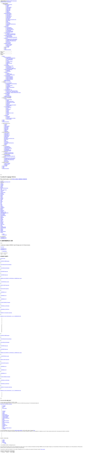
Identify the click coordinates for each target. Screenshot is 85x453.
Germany (1, 197)
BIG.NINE (8, 18)
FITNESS (7, 95)
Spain (1, 225)
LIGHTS (7, 110)
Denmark (1, 193)
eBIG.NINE (6, 127)
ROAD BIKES (6, 65)
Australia (1, 185)
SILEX (7, 25)
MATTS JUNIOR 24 (9, 77)
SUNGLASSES (8, 119)
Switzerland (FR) (3, 227)
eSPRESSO (8, 10)
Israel (1, 202)
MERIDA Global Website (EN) (5, 181)
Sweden (1, 226)
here (34, 430)
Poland (1, 218)
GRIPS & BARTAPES (10, 101)
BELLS (7, 111)
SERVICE (6, 38)
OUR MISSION (8, 27)
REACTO (8, 22)
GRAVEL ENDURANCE (10, 74)
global (3, 166)
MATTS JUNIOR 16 (9, 79)
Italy (1, 203)
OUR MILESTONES (9, 31)
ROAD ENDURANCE (10, 67)
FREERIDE (8, 86)
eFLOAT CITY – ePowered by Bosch (12, 91)
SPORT (7, 88)
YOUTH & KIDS (7, 75)
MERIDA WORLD (7, 43)
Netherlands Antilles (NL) (4, 212)
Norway (1, 216)
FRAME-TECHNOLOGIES (10, 34)
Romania (1, 219)
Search (2, 52)
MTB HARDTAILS (9, 58)
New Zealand (2, 214)
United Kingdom (3, 231)
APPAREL (6, 115)
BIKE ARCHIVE (7, 80)
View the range (2, 258)
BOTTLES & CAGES (9, 112)
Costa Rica (2, 190)
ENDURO (8, 62)
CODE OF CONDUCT (10, 29)
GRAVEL (6, 72)
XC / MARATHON (9, 59)
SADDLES (8, 103)
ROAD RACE (8, 66)
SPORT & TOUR (9, 63)
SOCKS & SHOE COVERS (10, 118)
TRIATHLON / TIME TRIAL (11, 68)
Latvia (1, 205)
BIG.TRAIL (8, 20)
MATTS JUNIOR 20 (9, 78)
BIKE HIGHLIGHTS (7, 13)
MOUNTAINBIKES (7, 57)
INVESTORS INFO (7, 150)
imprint (3, 440)
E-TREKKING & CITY (8, 89)
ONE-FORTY (6, 135)
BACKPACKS (8, 107)
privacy (3, 441)
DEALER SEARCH (7, 49)
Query (1, 51)
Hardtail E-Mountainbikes (10, 87)
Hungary (1, 198)
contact (3, 439)
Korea (1, 204)
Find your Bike (4, 165)
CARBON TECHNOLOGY (10, 33)
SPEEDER (8, 70)
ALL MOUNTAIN (9, 61)
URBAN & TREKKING (8, 69)
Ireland (1, 201)
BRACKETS (8, 109)
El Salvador (2, 194)
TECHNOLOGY (7, 32)
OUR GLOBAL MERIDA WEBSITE (19, 179)
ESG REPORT (8, 30)
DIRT (7, 21)
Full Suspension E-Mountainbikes (11, 83)
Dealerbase (4, 442)
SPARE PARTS (8, 105)
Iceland (1, 199)
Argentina (1, 184)
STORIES (8, 46)
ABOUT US (6, 26)
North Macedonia (3, 215)
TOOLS (7, 113)
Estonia (1, 195)
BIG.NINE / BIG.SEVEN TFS (11, 19)
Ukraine (1, 230)
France (1, 196)
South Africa (2, 224)
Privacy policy (43, 449)
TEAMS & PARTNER (8, 35)
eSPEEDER (8, 12)
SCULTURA (8, 23)
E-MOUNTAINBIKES (8, 82)
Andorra (1, 183)
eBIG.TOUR (8, 9)
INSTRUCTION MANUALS (11, 40)
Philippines (2, 217)
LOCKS (7, 114)
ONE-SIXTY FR (7, 134)
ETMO (7, 6)
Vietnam (1, 232)
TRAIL (7, 60)
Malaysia (1, 208)
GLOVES (7, 117)
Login (5, 48)
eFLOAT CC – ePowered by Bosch (11, 90)
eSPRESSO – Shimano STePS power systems (13, 92)
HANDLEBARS (9, 99)
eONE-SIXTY (8, 8)
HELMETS (8, 116)
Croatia (1, 191)
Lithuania (1, 206)
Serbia (1, 220)
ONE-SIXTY (8, 15)
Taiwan (1, 228)
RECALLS (8, 41)
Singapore (2, 221)
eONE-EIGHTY (9, 7)
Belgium (1, 187)
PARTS (5, 98)
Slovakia (1, 222)
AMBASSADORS (9, 36)
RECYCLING (8, 42)
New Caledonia (2, 213)
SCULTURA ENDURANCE (9, 142)
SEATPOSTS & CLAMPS (10, 102)
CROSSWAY (8, 71)
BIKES (3, 56)
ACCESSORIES (7, 106)
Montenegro (2, 210)
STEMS (7, 100)
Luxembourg (2, 207)
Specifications (4, 234)
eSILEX (7, 11)
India (1, 200)
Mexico (1, 209)
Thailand (1, 229)
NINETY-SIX (8, 17)
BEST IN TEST (8, 45)
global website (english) (18, 430)
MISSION (8, 24)
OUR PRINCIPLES (9, 28)
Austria (1, 186)
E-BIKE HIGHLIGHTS (8, 4)
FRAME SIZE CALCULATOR (9, 158)
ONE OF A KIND (9, 44)
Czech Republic (2, 192)
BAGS (7, 108)
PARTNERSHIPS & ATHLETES (11, 37)
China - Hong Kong (3, 189)
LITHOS (7, 5)
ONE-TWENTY (9, 14)
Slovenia (1, 223)
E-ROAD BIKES (7, 93)
